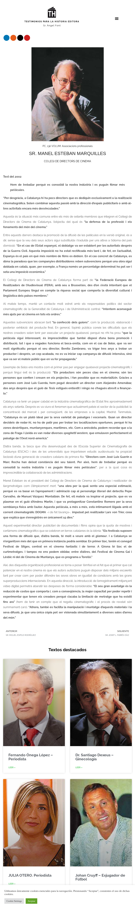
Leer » (11, 767)
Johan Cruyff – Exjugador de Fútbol (100, 877)
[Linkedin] (6, 38)
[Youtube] (27, 38)
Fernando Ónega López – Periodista (30, 757)
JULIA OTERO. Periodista (30, 875)
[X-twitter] (20, 38)
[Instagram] (13, 38)
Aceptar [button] (31, 901)
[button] (117, 18)
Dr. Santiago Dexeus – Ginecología (94, 757)
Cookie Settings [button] (14, 901)
